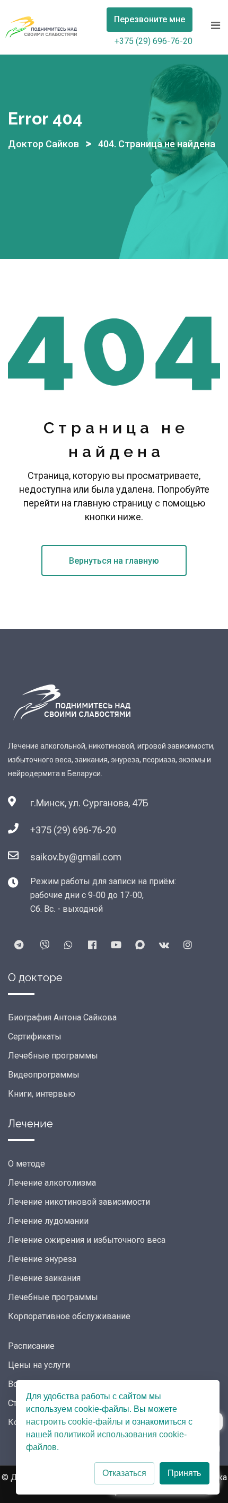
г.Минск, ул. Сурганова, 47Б (89, 802)
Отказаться (124, 1473)
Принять (184, 1473)
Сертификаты (35, 1036)
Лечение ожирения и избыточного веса (86, 1240)
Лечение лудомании (48, 1221)
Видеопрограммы (44, 1075)
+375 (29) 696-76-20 (153, 41)
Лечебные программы (53, 1056)
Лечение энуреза (42, 1259)
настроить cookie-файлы (74, 1421)
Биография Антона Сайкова (62, 1017)
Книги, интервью (41, 1094)
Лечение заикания (44, 1278)
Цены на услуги (39, 1365)
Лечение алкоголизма (52, 1183)
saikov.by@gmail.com (75, 856)
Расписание (31, 1346)
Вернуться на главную (114, 561)
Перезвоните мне (149, 19)
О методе (26, 1164)
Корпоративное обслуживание (69, 1316)
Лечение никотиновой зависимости (79, 1202)
